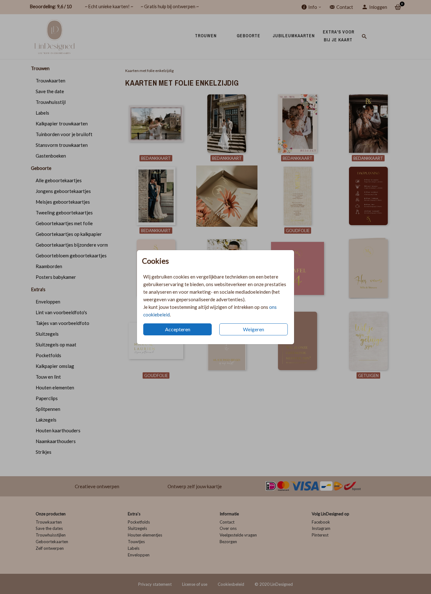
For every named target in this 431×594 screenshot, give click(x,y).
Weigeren (253, 329)
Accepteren (177, 329)
